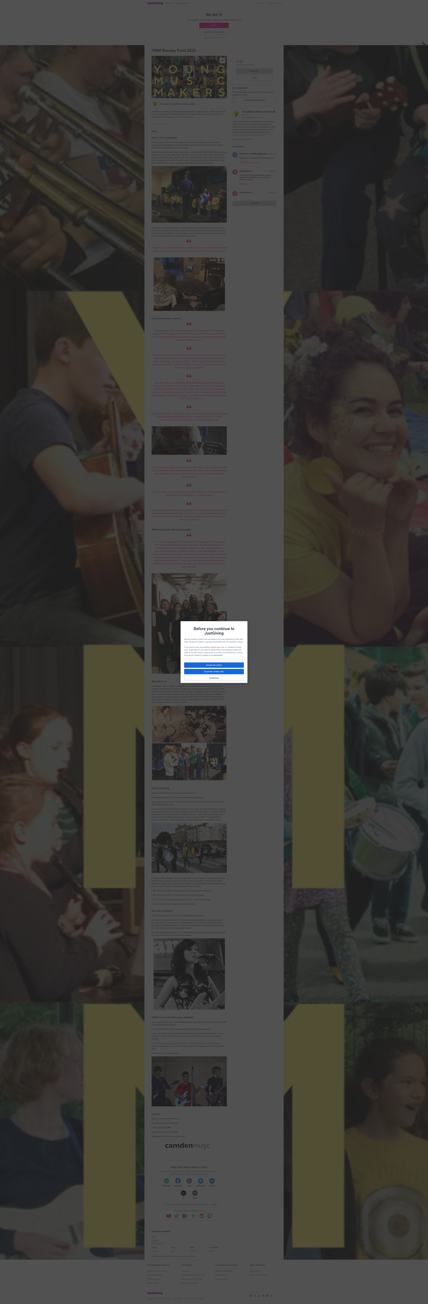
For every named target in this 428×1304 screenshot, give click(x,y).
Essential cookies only (214, 671)
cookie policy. (217, 655)
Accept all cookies (214, 665)
